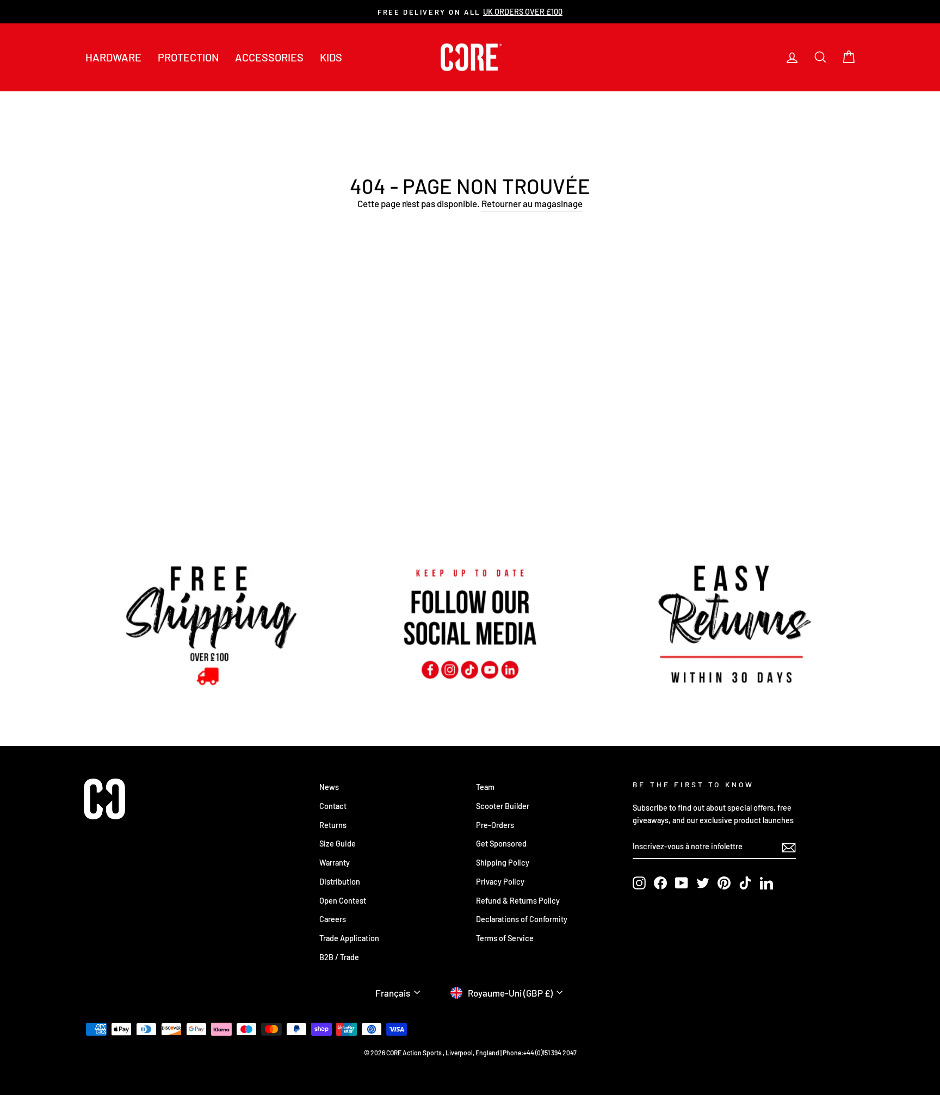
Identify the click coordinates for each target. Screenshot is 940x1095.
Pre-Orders (495, 825)
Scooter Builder (502, 806)
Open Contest (342, 900)
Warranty (334, 862)
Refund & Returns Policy (518, 900)
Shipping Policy (502, 862)
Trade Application (349, 938)
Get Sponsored (501, 843)
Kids (331, 57)
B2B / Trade (339, 957)
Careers (332, 919)
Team (485, 787)
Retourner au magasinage (532, 203)
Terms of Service (505, 938)
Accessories (269, 57)
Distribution (339, 881)
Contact (333, 806)
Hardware (113, 57)
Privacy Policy (500, 881)
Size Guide (337, 843)
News (329, 787)
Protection (188, 57)
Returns (333, 825)
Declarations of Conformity (521, 919)
